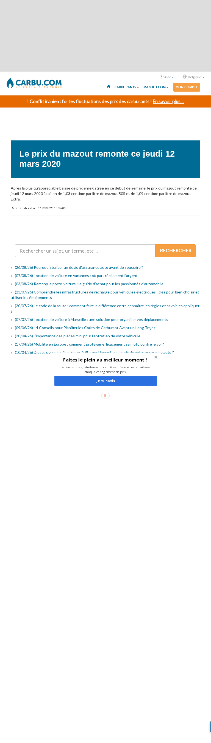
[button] (105, 359)
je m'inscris (105, 380)
